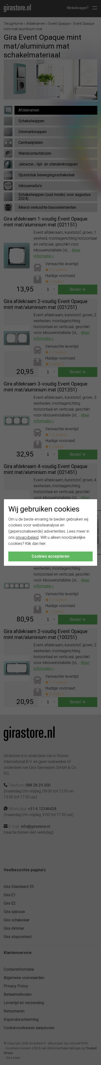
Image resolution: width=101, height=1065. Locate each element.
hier (42, 543)
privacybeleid (27, 537)
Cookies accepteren (50, 556)
